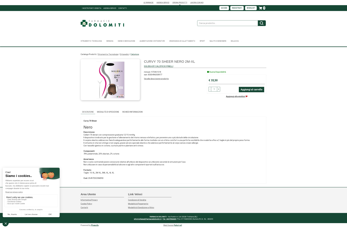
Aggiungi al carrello (251, 89)
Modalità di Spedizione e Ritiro (141, 207)
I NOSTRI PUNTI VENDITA (91, 8)
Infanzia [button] (109, 41)
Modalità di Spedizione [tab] (108, 112)
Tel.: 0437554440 (169, 219)
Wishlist (251, 8)
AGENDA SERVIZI (163, 3)
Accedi (224, 8)
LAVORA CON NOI (196, 3)
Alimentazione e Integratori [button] (152, 41)
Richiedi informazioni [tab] (132, 112)
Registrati (237, 8)
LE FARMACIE (148, 3)
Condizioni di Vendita (137, 200)
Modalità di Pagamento (138, 204)
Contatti (122, 8)
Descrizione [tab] (88, 112)
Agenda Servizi (109, 8)
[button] (210, 89)
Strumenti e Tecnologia (108, 54)
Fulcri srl (178, 225)
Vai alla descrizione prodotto (156, 79)
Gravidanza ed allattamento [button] (182, 41)
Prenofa (95, 225)
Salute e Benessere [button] (218, 41)
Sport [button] (202, 41)
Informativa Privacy (89, 200)
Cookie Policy (86, 204)
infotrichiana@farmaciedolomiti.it (147, 219)
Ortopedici (124, 54)
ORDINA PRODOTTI (179, 3)
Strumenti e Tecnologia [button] (91, 41)
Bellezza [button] (235, 41)
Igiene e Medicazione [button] (126, 41)
